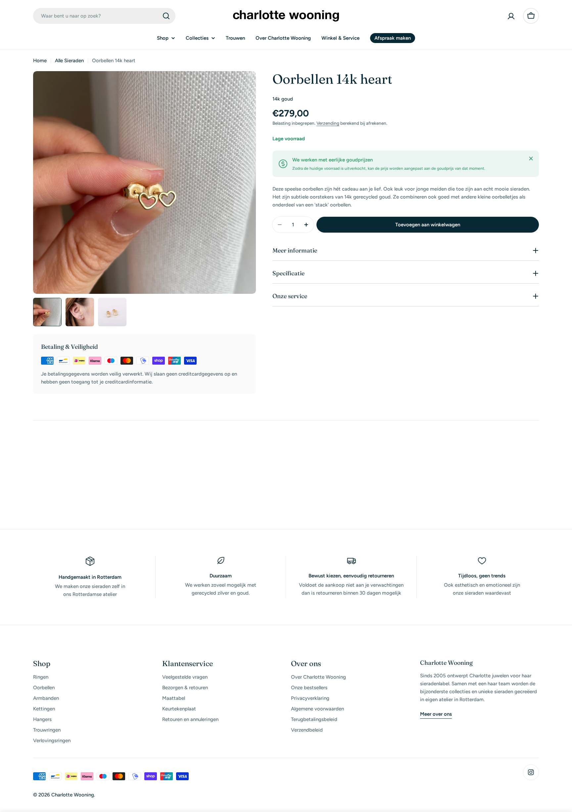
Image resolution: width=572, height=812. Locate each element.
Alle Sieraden (69, 61)
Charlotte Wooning (72, 795)
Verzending (327, 123)
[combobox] (104, 16)
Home (40, 61)
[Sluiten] (531, 158)
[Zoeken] (166, 16)
